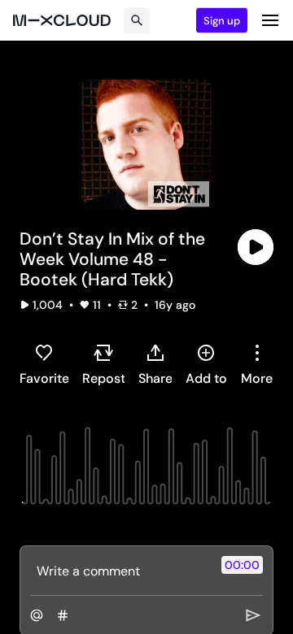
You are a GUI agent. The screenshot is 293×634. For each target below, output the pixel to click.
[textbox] (119, 570)
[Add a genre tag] (62, 615)
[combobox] (256, 364)
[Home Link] (62, 20)
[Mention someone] (36, 615)
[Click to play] (255, 247)
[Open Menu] (270, 20)
